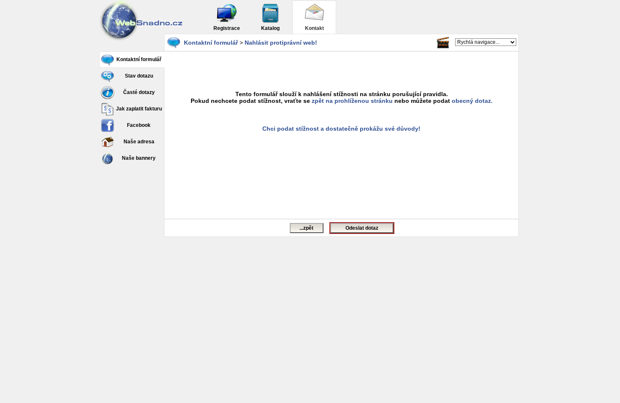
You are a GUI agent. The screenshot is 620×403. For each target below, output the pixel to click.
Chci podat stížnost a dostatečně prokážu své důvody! (341, 128)
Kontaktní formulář (139, 59)
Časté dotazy (139, 92)
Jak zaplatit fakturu (139, 109)
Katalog (270, 28)
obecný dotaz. (472, 100)
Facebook (139, 125)
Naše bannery (139, 158)
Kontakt (314, 28)
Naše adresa (139, 142)
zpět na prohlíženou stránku (352, 100)
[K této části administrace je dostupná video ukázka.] (443, 42)
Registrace (226, 28)
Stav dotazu (139, 76)
